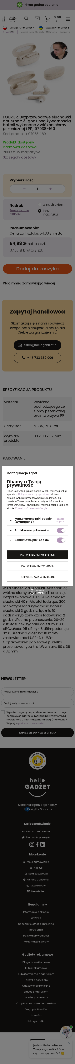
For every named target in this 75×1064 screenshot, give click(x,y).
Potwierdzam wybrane (37, 566)
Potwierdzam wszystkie (37, 555)
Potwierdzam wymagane (37, 577)
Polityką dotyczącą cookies (33, 494)
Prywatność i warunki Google (31, 508)
